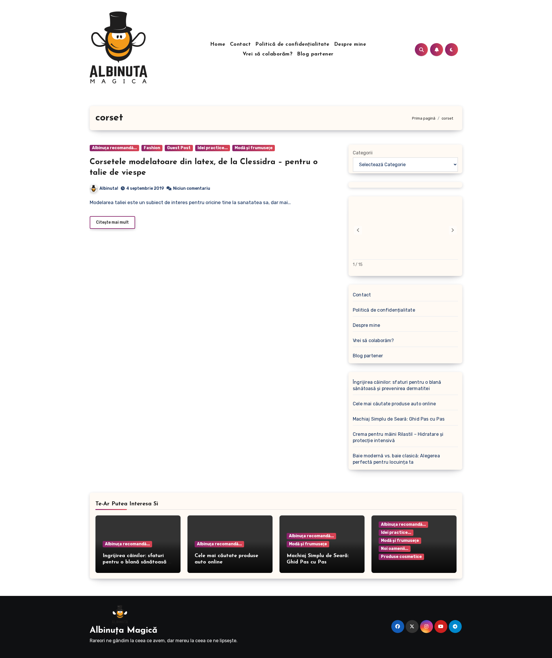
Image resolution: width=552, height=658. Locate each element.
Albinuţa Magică (123, 630)
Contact (240, 44)
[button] (453, 230)
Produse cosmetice (401, 556)
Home (217, 44)
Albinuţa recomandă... (114, 147)
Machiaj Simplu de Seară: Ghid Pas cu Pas (398, 419)
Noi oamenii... (394, 548)
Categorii (363, 153)
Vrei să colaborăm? (267, 54)
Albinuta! (108, 188)
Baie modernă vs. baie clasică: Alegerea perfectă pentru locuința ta (396, 459)
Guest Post (179, 147)
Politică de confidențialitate (292, 44)
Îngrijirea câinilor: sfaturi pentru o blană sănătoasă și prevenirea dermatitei (397, 385)
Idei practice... (213, 147)
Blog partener (315, 54)
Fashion (152, 147)
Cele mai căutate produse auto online (394, 403)
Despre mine (350, 44)
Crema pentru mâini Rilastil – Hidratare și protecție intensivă (398, 437)
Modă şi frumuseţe (254, 147)
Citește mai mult (112, 222)
